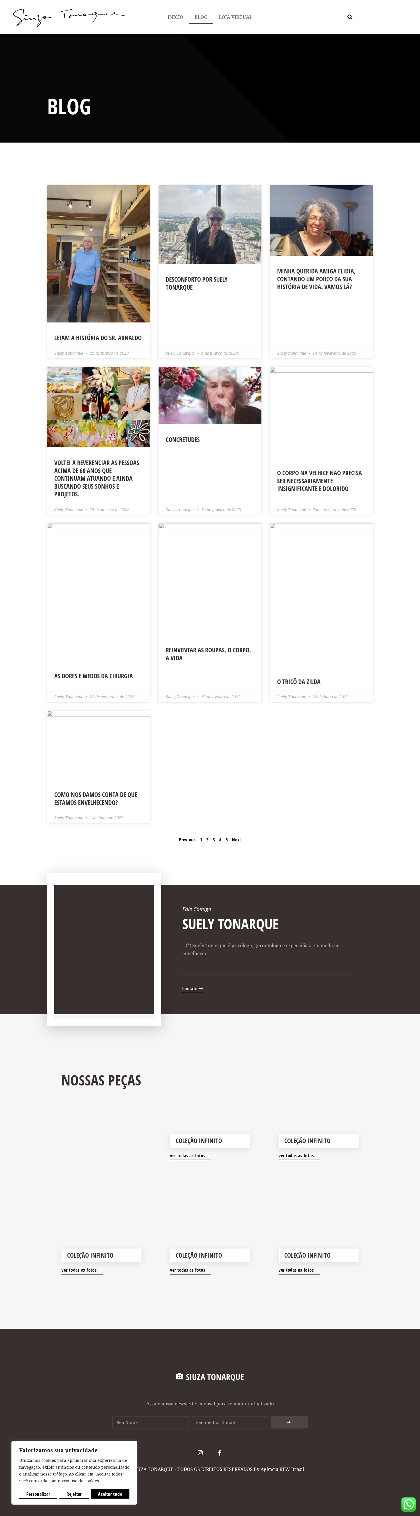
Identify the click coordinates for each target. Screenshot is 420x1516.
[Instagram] (200, 1453)
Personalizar (38, 1494)
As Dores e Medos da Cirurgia (93, 675)
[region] (74, 1473)
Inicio (175, 17)
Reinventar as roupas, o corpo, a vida (208, 654)
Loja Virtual (235, 17)
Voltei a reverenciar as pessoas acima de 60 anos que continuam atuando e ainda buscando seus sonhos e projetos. (96, 478)
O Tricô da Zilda (299, 681)
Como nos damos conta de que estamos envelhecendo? (95, 798)
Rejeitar (74, 1494)
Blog (201, 17)
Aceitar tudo (110, 1494)
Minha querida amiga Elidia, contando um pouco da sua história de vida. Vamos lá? (316, 279)
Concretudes (183, 439)
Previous (187, 840)
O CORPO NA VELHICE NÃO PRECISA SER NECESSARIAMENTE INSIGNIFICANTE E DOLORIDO (319, 480)
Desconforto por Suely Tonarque (196, 283)
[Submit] (289, 1422)
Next (236, 840)
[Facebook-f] (220, 1453)
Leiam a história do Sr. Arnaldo (98, 337)
